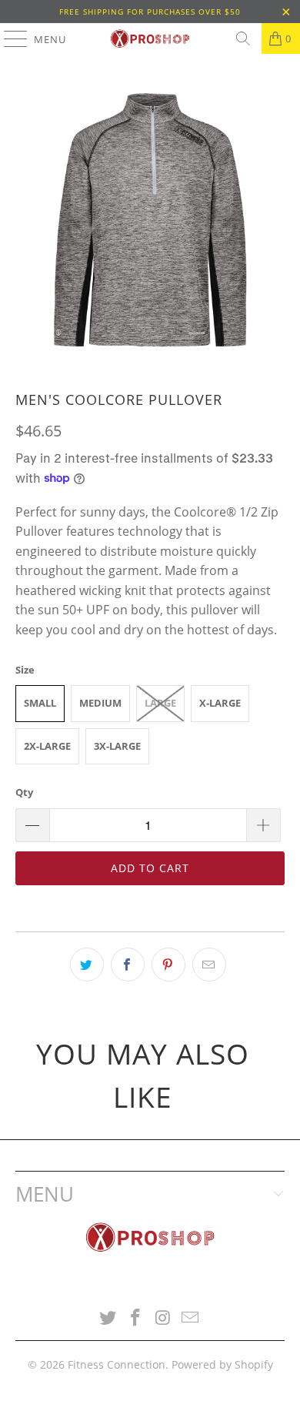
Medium (100, 703)
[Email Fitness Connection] (190, 1318)
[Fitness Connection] (150, 38)
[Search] (243, 38)
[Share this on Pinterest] (168, 964)
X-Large (220, 703)
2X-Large (47, 746)
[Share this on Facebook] (128, 964)
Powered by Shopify (222, 1364)
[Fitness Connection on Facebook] (135, 1318)
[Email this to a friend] (209, 964)
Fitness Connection (116, 1364)
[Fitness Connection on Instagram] (163, 1318)
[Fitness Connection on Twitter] (108, 1318)
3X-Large (117, 746)
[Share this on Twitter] (87, 964)
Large (160, 703)
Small (40, 703)
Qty (24, 792)
